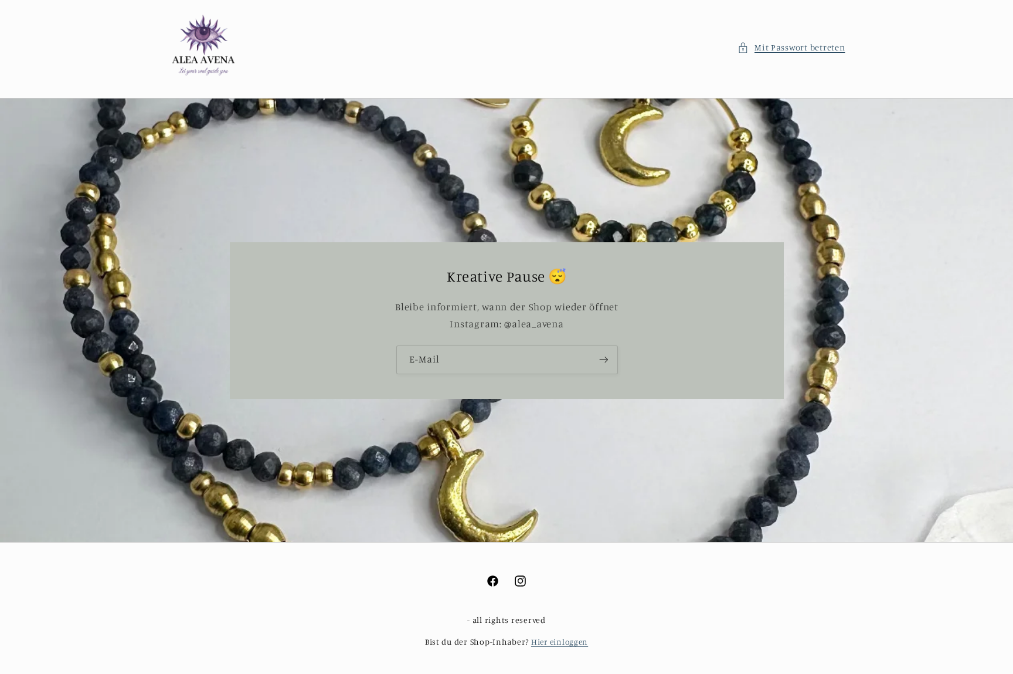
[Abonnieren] (603, 360)
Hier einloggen (559, 641)
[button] (791, 47)
